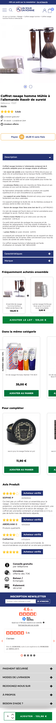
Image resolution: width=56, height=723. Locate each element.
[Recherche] (10, 10)
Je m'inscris (43, 601)
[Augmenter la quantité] (12, 715)
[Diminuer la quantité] (12, 718)
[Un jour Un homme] (26, 9)
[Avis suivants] (54, 641)
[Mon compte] (44, 10)
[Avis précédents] (2, 641)
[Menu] (4, 10)
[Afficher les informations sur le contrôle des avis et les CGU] (44, 622)
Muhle (4, 106)
